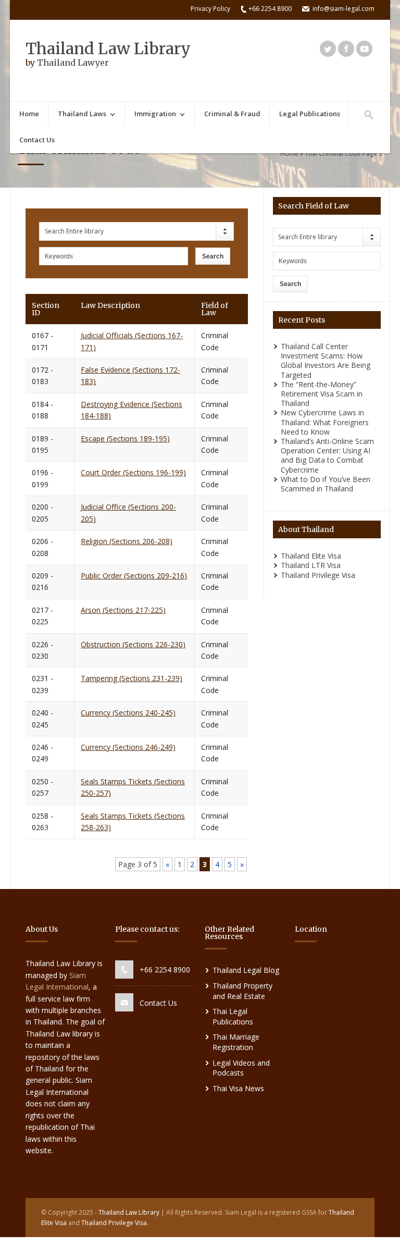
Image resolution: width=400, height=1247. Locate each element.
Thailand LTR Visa (311, 565)
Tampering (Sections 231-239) (131, 678)
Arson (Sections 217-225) (123, 610)
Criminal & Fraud (232, 113)
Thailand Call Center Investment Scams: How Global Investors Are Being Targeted (325, 360)
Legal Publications (309, 113)
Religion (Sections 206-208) (126, 541)
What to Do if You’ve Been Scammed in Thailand (325, 483)
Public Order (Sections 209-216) (134, 576)
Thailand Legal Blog (246, 970)
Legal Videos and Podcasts (241, 1068)
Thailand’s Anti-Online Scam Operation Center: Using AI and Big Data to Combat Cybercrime (327, 455)
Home (29, 113)
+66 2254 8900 (165, 969)
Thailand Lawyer (73, 62)
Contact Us (37, 139)
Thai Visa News (238, 1088)
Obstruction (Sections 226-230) (133, 644)
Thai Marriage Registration (236, 1042)
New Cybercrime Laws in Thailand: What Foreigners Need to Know (325, 422)
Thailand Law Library (108, 48)
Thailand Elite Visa (311, 556)
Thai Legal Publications (233, 1016)
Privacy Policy (210, 8)
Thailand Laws (77, 115)
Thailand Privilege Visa (318, 575)
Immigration (150, 115)
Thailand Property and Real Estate (242, 991)
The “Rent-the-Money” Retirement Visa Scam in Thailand (321, 393)
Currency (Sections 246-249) (128, 747)
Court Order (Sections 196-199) (133, 472)
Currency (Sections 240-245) (128, 713)
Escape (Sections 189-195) (125, 438)
